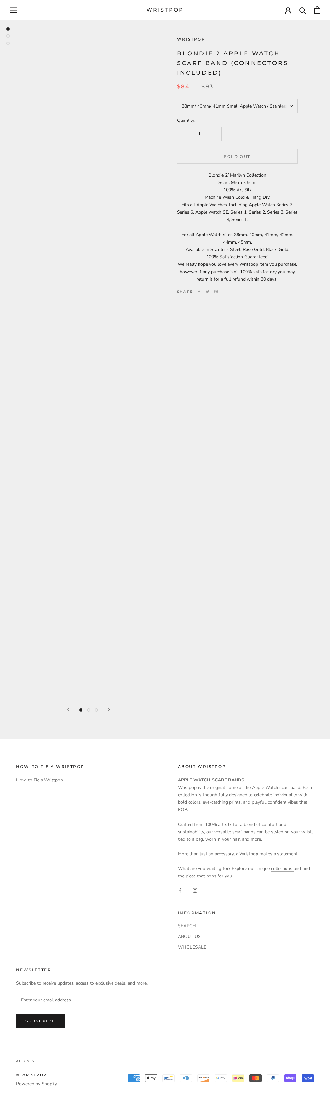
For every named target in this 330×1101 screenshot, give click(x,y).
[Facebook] (199, 291)
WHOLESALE (192, 947)
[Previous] (68, 709)
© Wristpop (31, 1075)
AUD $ (23, 1061)
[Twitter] (207, 291)
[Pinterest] (216, 291)
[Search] (302, 10)
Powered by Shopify (36, 1084)
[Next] (109, 709)
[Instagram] (195, 890)
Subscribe (40, 1021)
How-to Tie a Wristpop (39, 780)
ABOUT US (189, 936)
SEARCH (187, 926)
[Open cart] (317, 10)
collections (282, 869)
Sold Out (237, 156)
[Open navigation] (13, 10)
